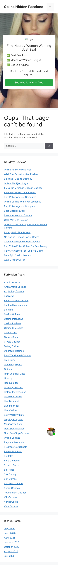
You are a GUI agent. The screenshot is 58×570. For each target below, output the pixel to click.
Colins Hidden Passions (23, 7)
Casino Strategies (13, 328)
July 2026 (9, 528)
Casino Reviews (12, 323)
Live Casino (10, 410)
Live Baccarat (11, 401)
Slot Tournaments (13, 483)
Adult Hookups (12, 282)
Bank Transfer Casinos (16, 300)
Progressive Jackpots (15, 447)
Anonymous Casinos (15, 286)
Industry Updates (13, 387)
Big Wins (8, 309)
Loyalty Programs (13, 419)
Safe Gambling (12, 460)
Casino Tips (10, 332)
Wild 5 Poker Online (14, 260)
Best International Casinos (18, 215)
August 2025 (11, 551)
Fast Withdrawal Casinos (17, 355)
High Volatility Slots (14, 373)
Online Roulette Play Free (17, 169)
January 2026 (11, 542)
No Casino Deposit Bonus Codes (21, 237)
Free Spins (10, 360)
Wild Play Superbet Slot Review (21, 174)
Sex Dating (10, 474)
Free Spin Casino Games (17, 255)
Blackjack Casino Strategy (18, 178)
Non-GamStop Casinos (16, 433)
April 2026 (9, 537)
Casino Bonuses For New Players (22, 241)
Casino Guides (12, 314)
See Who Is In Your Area (29, 82)
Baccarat (9, 296)
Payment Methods (14, 442)
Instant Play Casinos (15, 392)
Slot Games (10, 479)
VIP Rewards (11, 501)
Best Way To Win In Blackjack (20, 192)
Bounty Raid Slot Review (17, 232)
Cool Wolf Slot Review (16, 220)
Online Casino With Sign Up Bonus (22, 201)
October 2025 (11, 547)
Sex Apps (9, 469)
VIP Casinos (10, 497)
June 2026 (10, 533)
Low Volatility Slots (14, 415)
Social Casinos (12, 488)
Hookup (8, 378)
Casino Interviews (13, 318)
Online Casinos (12, 437)
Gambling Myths (13, 364)
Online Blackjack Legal (16, 183)
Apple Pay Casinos (14, 291)
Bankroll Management (16, 305)
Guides (8, 369)
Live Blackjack (11, 405)
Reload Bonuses (13, 451)
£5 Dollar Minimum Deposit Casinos (23, 188)
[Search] (49, 146)
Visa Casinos (11, 506)
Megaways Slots (13, 424)
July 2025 (9, 556)
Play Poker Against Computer (20, 197)
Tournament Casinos (15, 492)
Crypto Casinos (12, 341)
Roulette (8, 456)
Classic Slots (11, 337)
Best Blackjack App (14, 210)
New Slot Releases (14, 428)
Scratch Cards (11, 465)
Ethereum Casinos (14, 351)
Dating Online (11, 346)
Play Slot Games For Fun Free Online (24, 250)
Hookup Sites (11, 383)
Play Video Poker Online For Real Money (25, 246)
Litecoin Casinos (13, 396)
